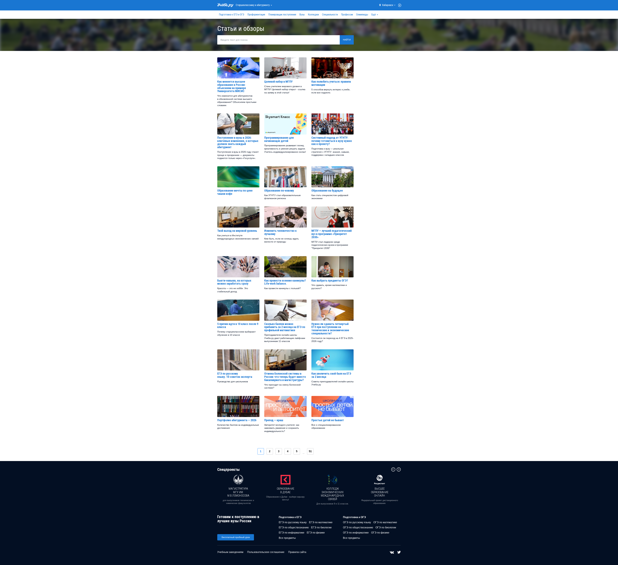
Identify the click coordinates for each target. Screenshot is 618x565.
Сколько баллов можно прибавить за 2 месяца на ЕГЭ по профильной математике (284, 327)
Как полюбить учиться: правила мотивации (331, 83)
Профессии (347, 14)
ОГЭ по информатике (356, 532)
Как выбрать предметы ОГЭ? (329, 280)
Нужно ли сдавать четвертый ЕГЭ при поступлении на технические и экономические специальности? (330, 328)
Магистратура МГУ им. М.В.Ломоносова (238, 492)
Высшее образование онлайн (379, 492)
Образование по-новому (279, 190)
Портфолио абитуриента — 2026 (236, 420)
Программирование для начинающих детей (279, 139)
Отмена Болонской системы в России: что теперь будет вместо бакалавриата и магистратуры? (285, 377)
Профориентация (256, 14)
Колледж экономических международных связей (332, 494)
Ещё (373, 14)
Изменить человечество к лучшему (280, 232)
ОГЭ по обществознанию (358, 527)
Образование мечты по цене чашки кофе (235, 192)
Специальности (330, 14)
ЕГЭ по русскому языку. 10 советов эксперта (234, 375)
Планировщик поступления (282, 14)
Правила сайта (297, 552)
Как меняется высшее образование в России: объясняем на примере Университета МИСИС (231, 86)
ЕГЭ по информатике (291, 532)
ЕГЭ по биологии (321, 527)
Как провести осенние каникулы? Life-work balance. (285, 282)
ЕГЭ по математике (320, 522)
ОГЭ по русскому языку (357, 522)
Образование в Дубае (285, 490)
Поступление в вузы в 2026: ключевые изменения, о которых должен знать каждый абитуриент (237, 142)
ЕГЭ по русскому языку (293, 522)
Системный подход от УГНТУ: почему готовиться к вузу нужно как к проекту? (331, 141)
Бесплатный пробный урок (236, 537)
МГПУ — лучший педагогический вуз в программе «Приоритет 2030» (331, 234)
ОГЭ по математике (385, 522)
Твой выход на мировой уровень (237, 230)
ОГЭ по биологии (385, 527)
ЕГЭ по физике (316, 532)
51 (310, 451)
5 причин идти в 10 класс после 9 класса (237, 325)
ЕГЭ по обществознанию (294, 527)
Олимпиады (362, 14)
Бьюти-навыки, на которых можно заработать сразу (234, 282)
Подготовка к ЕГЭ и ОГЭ (231, 14)
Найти (347, 39)
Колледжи (313, 14)
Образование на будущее (327, 190)
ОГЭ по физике (380, 532)
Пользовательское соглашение (265, 552)
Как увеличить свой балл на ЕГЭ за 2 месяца (331, 375)
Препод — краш (273, 420)
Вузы (302, 14)
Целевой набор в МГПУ (278, 81)
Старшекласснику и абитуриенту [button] (253, 5)
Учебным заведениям (230, 552)
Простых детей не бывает (327, 420)
